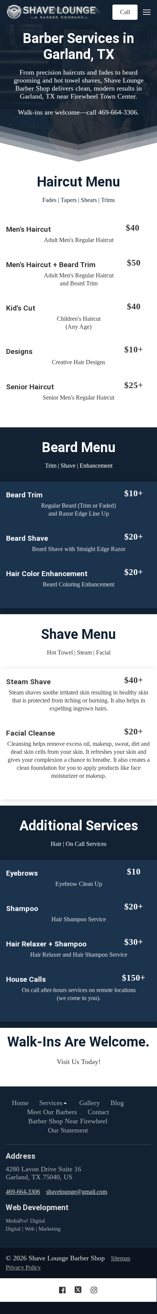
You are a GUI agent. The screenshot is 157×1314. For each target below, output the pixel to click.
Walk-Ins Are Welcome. (78, 1042)
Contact (98, 1112)
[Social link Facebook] (62, 1290)
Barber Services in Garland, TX (78, 46)
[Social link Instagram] (94, 1290)
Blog (117, 1103)
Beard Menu (78, 448)
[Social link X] (78, 1290)
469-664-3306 (23, 1191)
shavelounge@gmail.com (76, 1191)
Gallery (89, 1103)
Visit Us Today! (79, 1062)
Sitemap (120, 1258)
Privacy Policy (23, 1267)
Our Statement (68, 1130)
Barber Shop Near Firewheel (67, 1121)
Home (20, 1103)
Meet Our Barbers (52, 1112)
